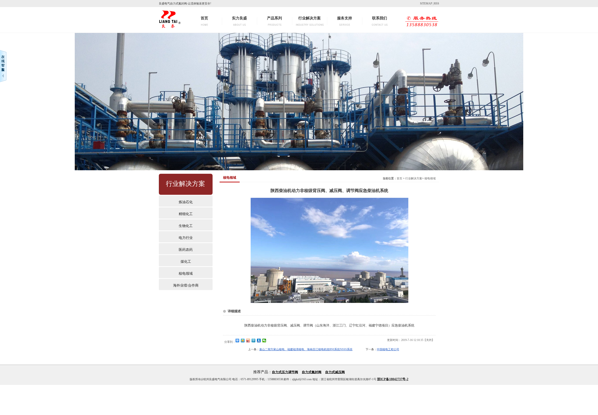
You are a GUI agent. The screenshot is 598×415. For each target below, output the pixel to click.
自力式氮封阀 (311, 372)
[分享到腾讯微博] (254, 340)
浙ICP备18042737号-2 (392, 379)
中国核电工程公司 (388, 349)
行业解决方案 (413, 178)
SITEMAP (426, 3)
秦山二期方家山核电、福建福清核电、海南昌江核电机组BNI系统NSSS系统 (305, 349)
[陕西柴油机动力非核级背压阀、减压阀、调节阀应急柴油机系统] (329, 302)
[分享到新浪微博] (248, 340)
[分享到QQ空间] (243, 340)
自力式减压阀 (335, 372)
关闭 (429, 340)
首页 (399, 178)
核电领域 (430, 178)
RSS (436, 3)
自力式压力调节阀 (285, 372)
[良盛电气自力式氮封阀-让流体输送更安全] (170, 29)
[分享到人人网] (259, 340)
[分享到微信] (264, 340)
